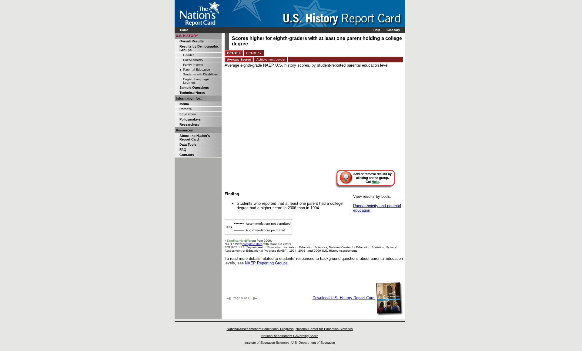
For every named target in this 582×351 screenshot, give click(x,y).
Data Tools (187, 144)
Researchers (189, 124)
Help (376, 29)
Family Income (193, 64)
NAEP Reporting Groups (266, 263)
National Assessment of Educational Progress (260, 329)
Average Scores (239, 59)
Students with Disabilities (200, 74)
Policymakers (190, 119)
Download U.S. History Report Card (344, 298)
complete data (252, 244)
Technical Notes (192, 92)
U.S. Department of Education (313, 342)
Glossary (393, 29)
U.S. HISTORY (187, 36)
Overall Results (191, 41)
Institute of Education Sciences (266, 342)
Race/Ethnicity (193, 59)
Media (184, 104)
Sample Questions (194, 87)
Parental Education (196, 69)
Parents (185, 109)
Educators (187, 114)
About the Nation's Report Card (194, 137)
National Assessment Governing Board (289, 336)
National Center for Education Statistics (324, 329)
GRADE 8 (234, 53)
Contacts (186, 155)
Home (184, 29)
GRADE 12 (254, 53)
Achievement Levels (270, 59)
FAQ (182, 149)
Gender (188, 55)
